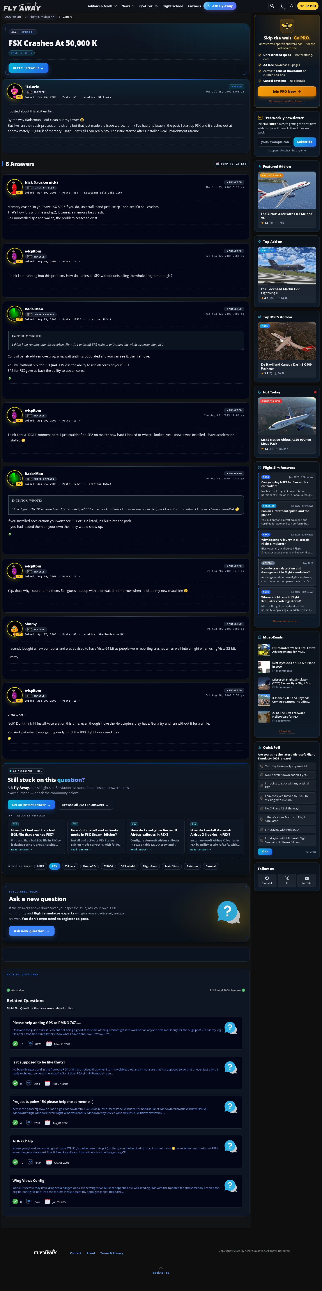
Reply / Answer (26, 68)
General (68, 17)
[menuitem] (220, 6)
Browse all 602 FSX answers (85, 805)
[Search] (272, 6)
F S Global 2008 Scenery (225, 990)
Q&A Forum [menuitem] (148, 6)
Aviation (192, 866)
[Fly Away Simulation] (22, 6)
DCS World (128, 866)
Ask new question (32, 930)
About (91, 1253)
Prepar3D (89, 866)
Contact (75, 1253)
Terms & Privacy (111, 1253)
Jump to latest (234, 163)
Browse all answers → (287, 621)
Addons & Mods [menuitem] (100, 6)
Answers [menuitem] (194, 6)
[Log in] (291, 6)
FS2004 (108, 866)
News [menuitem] (126, 6)
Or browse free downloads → (287, 101)
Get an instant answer (31, 805)
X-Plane (70, 866)
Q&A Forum (13, 17)
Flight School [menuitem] (173, 6)
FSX (54, 866)
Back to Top (161, 1273)
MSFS (40, 866)
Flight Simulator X (42, 17)
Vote (265, 851)
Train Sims (172, 866)
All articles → (287, 731)
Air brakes (17, 990)
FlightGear (150, 866)
